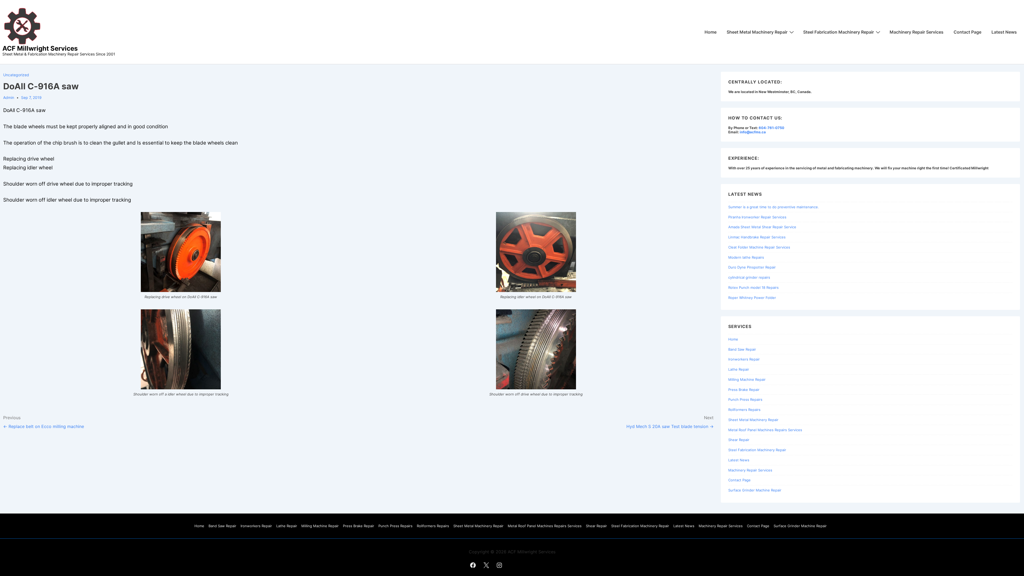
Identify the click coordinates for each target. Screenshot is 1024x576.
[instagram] (499, 565)
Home (711, 32)
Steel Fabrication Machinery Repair (838, 32)
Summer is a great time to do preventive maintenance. (773, 207)
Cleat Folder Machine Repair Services (759, 247)
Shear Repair (738, 440)
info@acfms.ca (753, 132)
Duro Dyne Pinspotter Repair (752, 267)
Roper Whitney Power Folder (752, 297)
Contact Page (967, 32)
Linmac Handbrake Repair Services (757, 237)
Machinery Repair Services (916, 32)
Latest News (1004, 32)
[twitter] (486, 565)
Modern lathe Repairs (746, 257)
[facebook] (473, 565)
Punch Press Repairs (745, 399)
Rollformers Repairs (744, 409)
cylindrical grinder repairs (749, 277)
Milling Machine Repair (747, 379)
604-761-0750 (771, 128)
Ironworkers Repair (744, 359)
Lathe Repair (738, 369)
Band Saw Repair (742, 349)
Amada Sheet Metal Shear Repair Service (762, 227)
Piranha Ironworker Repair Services (757, 217)
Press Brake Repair (743, 389)
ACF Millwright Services (40, 48)
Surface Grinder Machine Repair (754, 490)
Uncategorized (16, 75)
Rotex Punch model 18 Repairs (753, 287)
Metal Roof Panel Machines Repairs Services (765, 430)
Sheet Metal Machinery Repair (757, 32)
